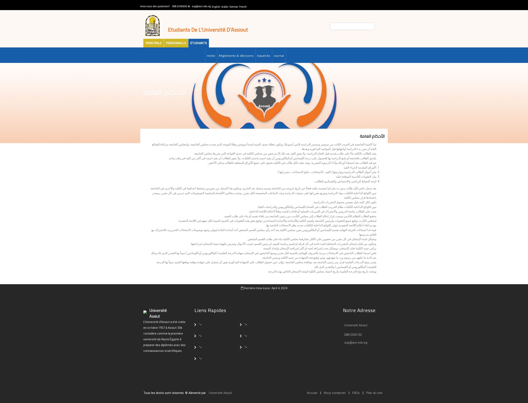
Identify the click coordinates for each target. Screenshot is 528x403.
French (243, 6)
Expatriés (263, 55)
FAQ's (356, 393)
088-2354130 (353, 335)
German (233, 6)
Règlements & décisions (236, 55)
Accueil (264, 106)
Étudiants (198, 43)
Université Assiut (355, 325)
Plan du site (374, 393)
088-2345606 (179, 6)
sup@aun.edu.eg (201, 6)
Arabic (224, 6)
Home (211, 55)
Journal (279, 55)
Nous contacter (335, 393)
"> (200, 324)
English (216, 6)
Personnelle (176, 43)
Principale (153, 43)
